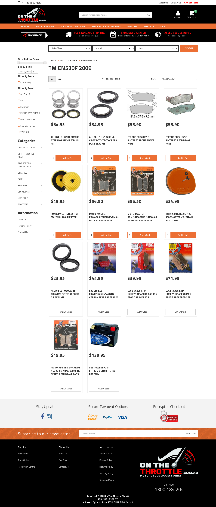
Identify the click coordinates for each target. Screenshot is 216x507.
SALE (20, 179)
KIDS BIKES (23, 198)
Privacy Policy (105, 460)
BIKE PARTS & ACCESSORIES (106, 26)
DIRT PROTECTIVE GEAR (73, 26)
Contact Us (176, 2)
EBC (22, 100)
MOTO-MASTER (27, 119)
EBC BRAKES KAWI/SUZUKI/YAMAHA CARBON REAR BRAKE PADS (103, 294)
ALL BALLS (25, 94)
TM (61, 60)
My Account (23, 453)
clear (35, 71)
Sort (153, 78)
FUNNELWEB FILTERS (30, 113)
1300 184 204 (31, 2)
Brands (25, 26)
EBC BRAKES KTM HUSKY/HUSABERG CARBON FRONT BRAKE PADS (142, 294)
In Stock (25, 82)
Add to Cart (68, 158)
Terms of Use (105, 453)
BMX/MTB (149, 26)
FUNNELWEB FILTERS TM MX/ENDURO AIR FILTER (64, 215)
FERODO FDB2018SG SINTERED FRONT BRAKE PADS (140, 140)
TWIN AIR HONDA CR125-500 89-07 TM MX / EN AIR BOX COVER (179, 217)
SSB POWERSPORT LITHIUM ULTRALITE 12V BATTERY (102, 371)
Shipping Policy (106, 480)
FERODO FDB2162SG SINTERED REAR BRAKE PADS (178, 140)
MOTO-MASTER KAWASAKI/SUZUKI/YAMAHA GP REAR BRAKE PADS (104, 217)
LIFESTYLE (132, 26)
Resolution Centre (26, 466)
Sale (162, 26)
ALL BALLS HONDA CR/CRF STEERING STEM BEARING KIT (65, 140)
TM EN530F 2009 (89, 60)
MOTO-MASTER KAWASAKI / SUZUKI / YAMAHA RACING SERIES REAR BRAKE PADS (65, 371)
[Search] (148, 15)
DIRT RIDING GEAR (45, 26)
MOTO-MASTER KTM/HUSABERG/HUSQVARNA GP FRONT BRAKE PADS (143, 217)
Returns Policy (24, 225)
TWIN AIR (24, 132)
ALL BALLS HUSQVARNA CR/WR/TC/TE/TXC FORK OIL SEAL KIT (65, 294)
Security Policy (106, 473)
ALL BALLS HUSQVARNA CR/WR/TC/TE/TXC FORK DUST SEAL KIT (103, 140)
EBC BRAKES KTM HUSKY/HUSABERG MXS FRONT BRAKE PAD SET (178, 294)
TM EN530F (72, 60)
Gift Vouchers (191, 2)
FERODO (24, 106)
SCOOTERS (23, 204)
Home (53, 60)
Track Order (23, 460)
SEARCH (189, 48)
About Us (163, 2)
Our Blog (63, 460)
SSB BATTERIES (27, 125)
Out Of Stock (66, 311)
